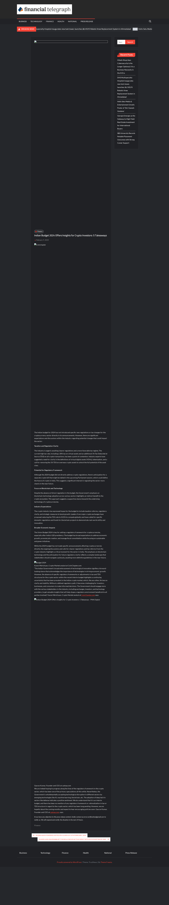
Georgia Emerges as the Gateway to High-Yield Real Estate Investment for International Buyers (126, 122)
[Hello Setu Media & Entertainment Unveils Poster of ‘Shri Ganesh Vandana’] (122, 29)
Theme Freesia (106, 862)
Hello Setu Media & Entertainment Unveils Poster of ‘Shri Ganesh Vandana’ (125, 106)
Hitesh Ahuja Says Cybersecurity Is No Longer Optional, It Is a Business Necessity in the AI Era (125, 66)
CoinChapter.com (88, 595)
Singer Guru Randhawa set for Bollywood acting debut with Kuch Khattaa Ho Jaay (72, 839)
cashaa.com (54, 812)
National (72, 21)
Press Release (87, 21)
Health (61, 21)
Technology (36, 21)
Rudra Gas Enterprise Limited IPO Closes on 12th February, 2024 (61, 835)
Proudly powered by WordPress (69, 862)
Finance (50, 21)
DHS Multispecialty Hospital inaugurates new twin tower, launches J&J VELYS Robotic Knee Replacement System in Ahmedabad (66, 29)
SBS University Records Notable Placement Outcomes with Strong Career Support (126, 138)
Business (23, 21)
